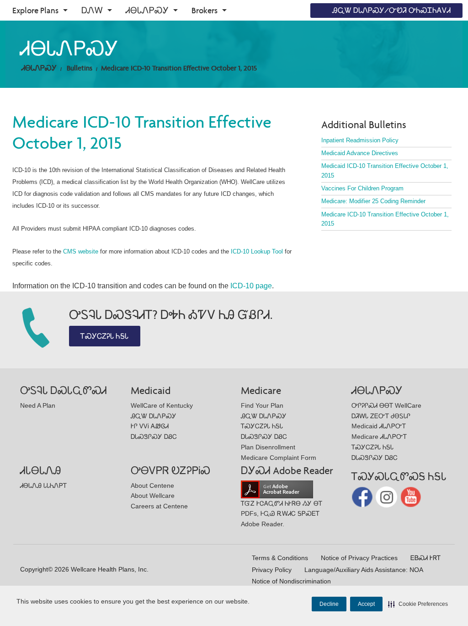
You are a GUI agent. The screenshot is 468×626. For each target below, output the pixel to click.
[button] (418, 604)
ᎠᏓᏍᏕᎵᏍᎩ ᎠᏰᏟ (154, 436)
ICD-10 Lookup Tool (257, 251)
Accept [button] (366, 604)
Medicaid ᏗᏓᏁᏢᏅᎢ (378, 426)
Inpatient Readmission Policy (360, 140)
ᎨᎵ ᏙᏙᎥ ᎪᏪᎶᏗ (150, 426)
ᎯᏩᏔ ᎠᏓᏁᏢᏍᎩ (153, 416)
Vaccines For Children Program (362, 188)
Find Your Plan (262, 405)
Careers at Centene (159, 506)
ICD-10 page (251, 286)
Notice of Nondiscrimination (291, 581)
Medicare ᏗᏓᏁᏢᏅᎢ (379, 436)
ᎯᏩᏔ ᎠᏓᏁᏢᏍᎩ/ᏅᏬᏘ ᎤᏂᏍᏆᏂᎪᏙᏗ (391, 10)
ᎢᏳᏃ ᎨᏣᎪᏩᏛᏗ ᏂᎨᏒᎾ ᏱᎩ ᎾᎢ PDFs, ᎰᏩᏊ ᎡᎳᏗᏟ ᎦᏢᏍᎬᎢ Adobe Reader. (281, 514)
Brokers (204, 10)
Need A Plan (37, 405)
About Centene (152, 485)
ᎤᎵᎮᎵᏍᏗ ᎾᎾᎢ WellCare (386, 405)
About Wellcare (153, 495)
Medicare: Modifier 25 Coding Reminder (373, 201)
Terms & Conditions (280, 557)
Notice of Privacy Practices (359, 557)
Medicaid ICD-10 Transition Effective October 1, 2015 (384, 170)
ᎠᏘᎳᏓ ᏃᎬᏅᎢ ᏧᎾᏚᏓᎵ (380, 416)
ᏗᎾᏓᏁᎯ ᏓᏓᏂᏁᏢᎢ (43, 485)
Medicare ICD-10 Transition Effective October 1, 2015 (179, 68)
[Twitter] (387, 496)
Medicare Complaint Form (278, 457)
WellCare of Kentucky (162, 405)
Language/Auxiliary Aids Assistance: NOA (363, 569)
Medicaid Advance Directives (359, 153)
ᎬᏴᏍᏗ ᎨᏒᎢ (425, 557)
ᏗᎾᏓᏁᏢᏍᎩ (147, 10)
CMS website (80, 251)
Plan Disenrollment (268, 447)
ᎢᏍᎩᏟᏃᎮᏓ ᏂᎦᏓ (104, 336)
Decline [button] (329, 604)
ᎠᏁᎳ (92, 10)
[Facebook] (363, 496)
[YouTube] (411, 496)
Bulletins (79, 68)
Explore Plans (35, 10)
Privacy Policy (272, 569)
